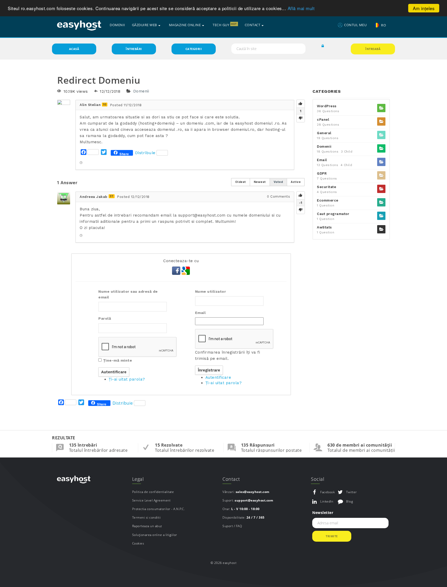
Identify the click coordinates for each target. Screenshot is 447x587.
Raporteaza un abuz (147, 526)
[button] (323, 46)
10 (104, 104)
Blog (349, 501)
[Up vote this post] (300, 104)
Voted (278, 182)
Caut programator (333, 214)
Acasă (74, 49)
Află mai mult (301, 8)
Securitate (326, 187)
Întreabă (373, 49)
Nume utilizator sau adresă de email (128, 294)
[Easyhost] (79, 25)
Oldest (240, 182)
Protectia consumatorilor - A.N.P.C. (158, 509)
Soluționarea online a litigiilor (154, 535)
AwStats (324, 227)
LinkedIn (326, 501)
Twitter (351, 492)
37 (112, 196)
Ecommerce (327, 200)
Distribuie (145, 152)
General (324, 133)
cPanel (323, 119)
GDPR (322, 173)
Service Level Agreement (151, 500)
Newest (260, 182)
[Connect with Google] (186, 270)
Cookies (138, 543)
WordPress (327, 106)
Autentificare (218, 377)
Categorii (193, 49)
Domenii (141, 91)
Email (200, 313)
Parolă (104, 318)
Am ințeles (424, 8)
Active (296, 182)
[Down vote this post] (300, 118)
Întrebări (134, 49)
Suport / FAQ (232, 526)
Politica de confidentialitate (153, 492)
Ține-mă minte (117, 360)
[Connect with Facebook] (177, 270)
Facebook (327, 492)
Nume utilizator (210, 291)
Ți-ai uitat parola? (127, 379)
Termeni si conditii (146, 517)
